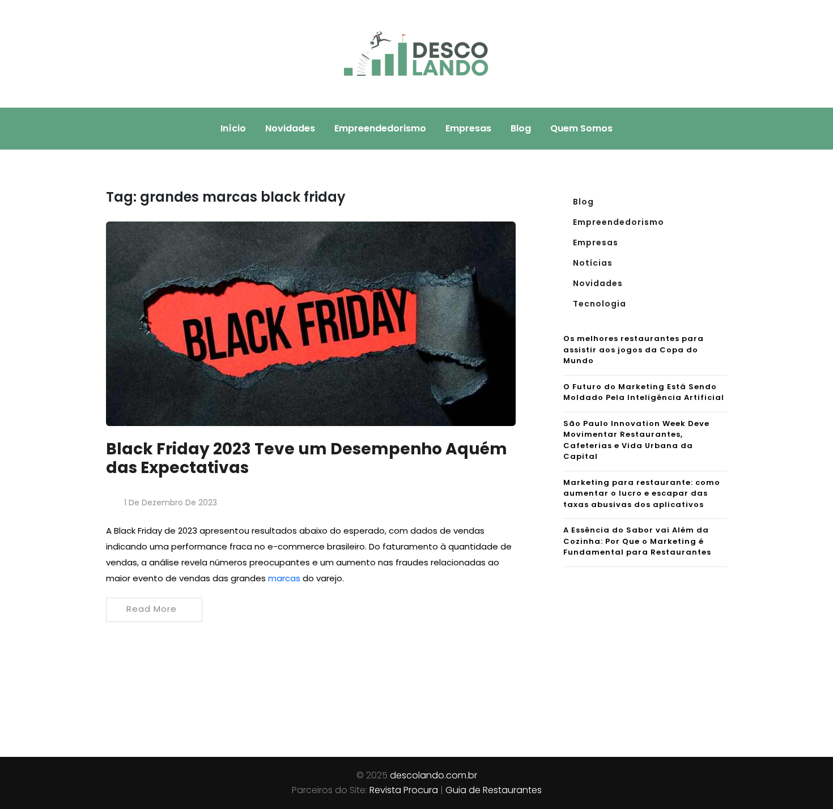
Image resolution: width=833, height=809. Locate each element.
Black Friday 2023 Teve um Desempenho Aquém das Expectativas (306, 458)
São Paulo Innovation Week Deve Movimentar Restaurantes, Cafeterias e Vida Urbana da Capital (636, 440)
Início (233, 128)
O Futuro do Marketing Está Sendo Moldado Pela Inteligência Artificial (643, 392)
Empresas (468, 128)
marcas (284, 578)
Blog (521, 128)
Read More (151, 609)
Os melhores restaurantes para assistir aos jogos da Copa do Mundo (633, 349)
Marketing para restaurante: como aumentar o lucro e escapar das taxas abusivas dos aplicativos (641, 493)
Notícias (593, 263)
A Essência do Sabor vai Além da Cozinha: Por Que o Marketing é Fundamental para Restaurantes (637, 541)
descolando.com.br (433, 775)
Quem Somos (581, 128)
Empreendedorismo (380, 128)
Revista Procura (403, 790)
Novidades (290, 128)
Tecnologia (599, 303)
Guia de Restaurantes (493, 790)
